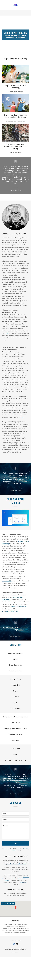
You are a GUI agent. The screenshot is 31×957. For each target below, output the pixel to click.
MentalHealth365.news (9, 611)
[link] (15, 5)
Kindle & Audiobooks (19, 606)
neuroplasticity (7, 581)
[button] (3, 12)
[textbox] (15, 814)
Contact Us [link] (15, 953)
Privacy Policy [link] (26, 848)
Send (15, 843)
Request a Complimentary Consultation (15, 864)
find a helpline (23, 882)
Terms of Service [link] (15, 850)
